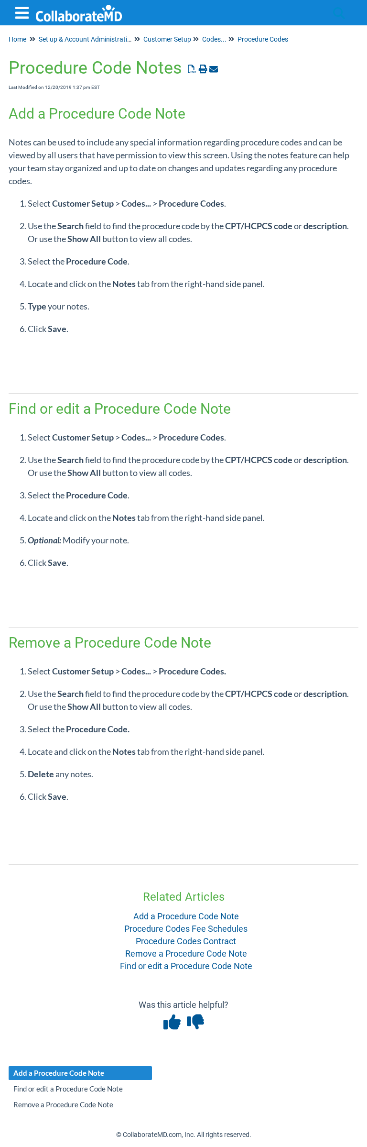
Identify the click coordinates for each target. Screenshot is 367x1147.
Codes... (214, 39)
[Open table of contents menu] (24, 11)
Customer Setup (167, 39)
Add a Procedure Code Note (186, 916)
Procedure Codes (262, 39)
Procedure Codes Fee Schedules (186, 929)
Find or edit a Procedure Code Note (186, 966)
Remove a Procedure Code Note (186, 953)
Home (17, 39)
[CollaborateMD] (79, 8)
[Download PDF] (192, 69)
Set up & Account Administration (87, 39)
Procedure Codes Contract (186, 941)
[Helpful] (172, 1025)
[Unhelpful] (195, 1025)
